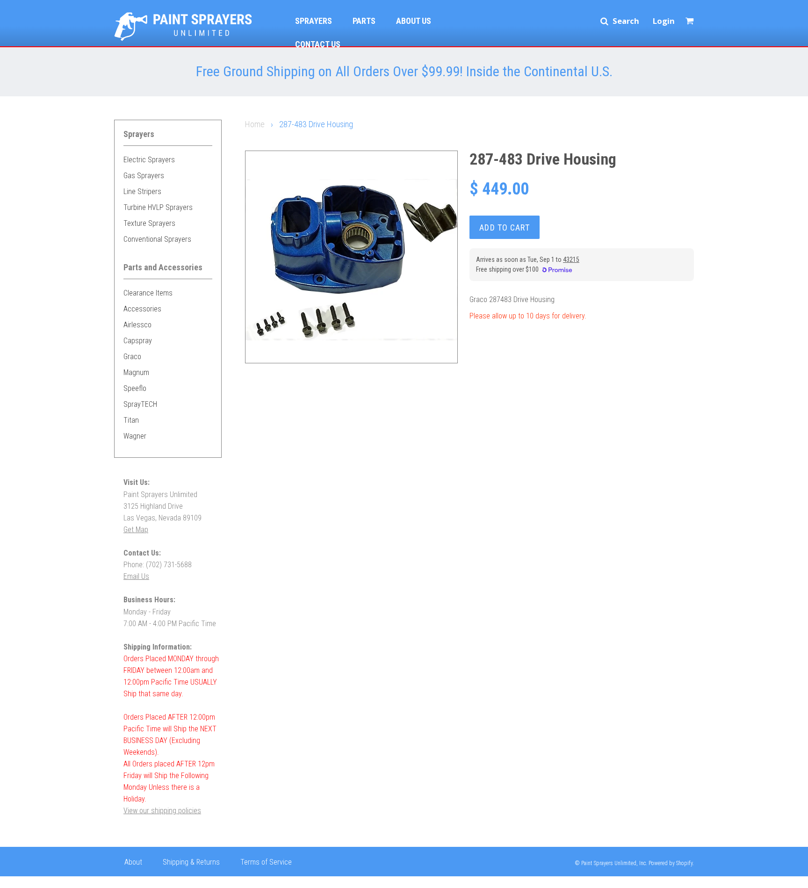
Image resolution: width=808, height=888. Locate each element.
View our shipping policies (162, 810)
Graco (132, 356)
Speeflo (134, 388)
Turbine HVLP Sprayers (158, 207)
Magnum (136, 372)
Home (255, 124)
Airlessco (137, 324)
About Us (413, 21)
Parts (364, 21)
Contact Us (317, 44)
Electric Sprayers (149, 159)
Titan (131, 420)
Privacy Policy (145, 880)
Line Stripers (142, 191)
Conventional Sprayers (157, 239)
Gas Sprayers (143, 175)
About (133, 862)
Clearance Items (148, 293)
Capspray (137, 340)
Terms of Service (266, 862)
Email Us (136, 576)
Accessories (142, 308)
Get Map (135, 529)
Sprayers (313, 21)
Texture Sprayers (149, 223)
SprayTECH (140, 404)
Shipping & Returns (191, 862)
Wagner (134, 436)
